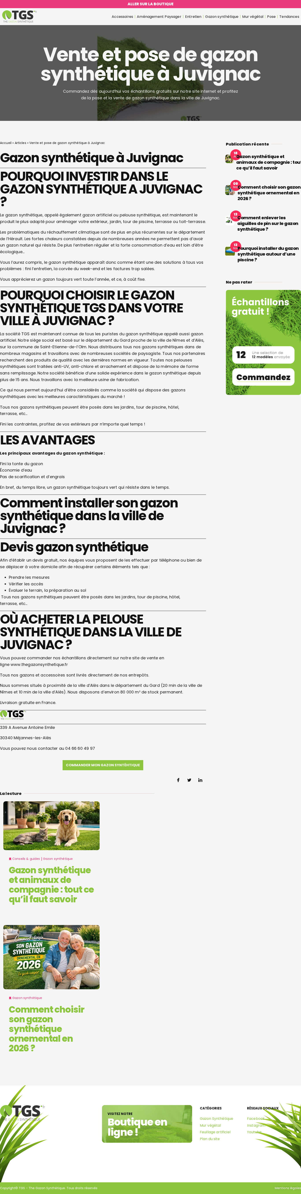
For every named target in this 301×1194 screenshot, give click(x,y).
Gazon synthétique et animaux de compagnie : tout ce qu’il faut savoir (51, 884)
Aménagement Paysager (159, 16)
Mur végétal (252, 16)
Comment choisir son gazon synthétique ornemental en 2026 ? (46, 1028)
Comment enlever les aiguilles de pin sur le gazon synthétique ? (267, 223)
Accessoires (122, 16)
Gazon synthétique (221, 16)
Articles (20, 143)
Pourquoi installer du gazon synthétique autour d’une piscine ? (268, 254)
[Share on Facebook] (178, 780)
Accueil (5, 143)
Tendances (289, 16)
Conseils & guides (26, 859)
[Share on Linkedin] (200, 780)
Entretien (193, 16)
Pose (271, 16)
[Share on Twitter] (189, 780)
